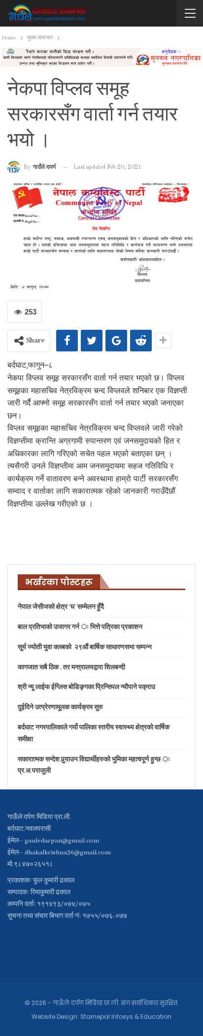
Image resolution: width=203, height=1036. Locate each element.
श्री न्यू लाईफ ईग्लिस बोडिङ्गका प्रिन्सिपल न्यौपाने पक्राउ (86, 687)
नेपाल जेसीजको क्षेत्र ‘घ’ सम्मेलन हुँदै (61, 607)
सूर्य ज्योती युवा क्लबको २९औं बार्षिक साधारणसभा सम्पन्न (85, 647)
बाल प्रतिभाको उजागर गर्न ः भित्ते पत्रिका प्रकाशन (80, 627)
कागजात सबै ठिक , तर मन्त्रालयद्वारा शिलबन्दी (71, 667)
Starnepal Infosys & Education (125, 1016)
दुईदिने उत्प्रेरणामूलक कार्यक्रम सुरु (60, 707)
